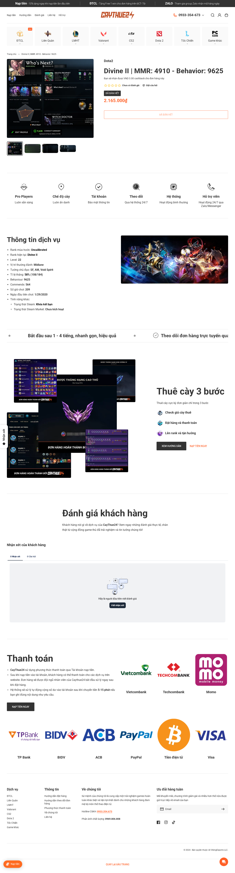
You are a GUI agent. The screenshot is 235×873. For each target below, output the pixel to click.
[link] (77, 414)
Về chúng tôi (51, 812)
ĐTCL (10, 796)
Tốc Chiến (12, 822)
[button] (215, 36)
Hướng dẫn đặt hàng (55, 796)
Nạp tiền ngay (198, 446)
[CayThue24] (117, 15)
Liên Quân (12, 800)
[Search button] (212, 15)
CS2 (9, 813)
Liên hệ (48, 817)
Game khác (13, 827)
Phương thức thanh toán (57, 808)
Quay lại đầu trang (117, 864)
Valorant (11, 809)
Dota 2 (10, 818)
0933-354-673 (189, 15)
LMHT (10, 805)
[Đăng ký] (224, 809)
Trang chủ (11, 54)
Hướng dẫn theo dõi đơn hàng (57, 802)
